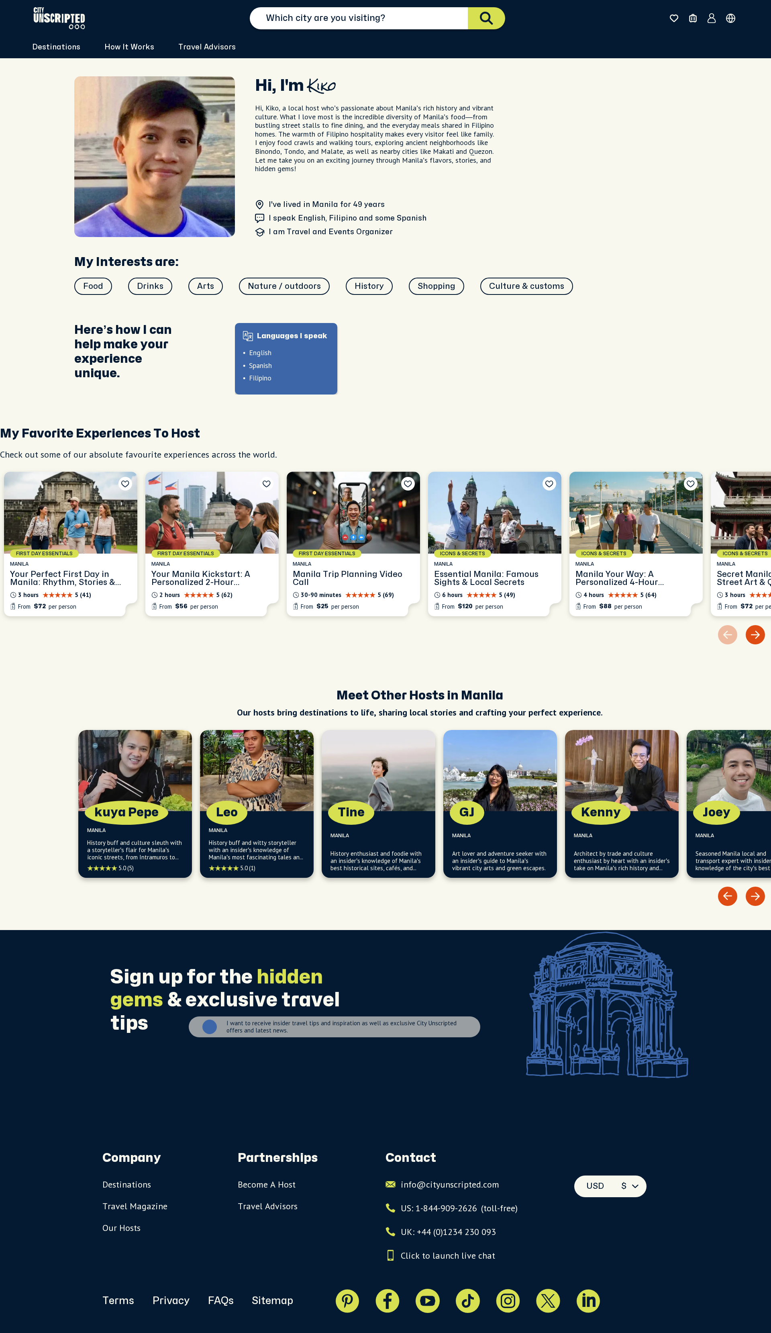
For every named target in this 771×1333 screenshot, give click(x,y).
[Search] (486, 18)
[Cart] (692, 18)
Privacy (171, 1301)
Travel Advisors (207, 47)
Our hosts (121, 1227)
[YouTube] (428, 1301)
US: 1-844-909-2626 (459, 1208)
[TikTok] (468, 1301)
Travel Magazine (134, 1206)
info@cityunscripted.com (450, 1184)
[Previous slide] (727, 896)
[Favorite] (125, 484)
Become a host (267, 1184)
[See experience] (70, 544)
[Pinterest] (347, 1301)
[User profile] (711, 18)
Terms (118, 1301)
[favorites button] (674, 18)
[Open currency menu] (730, 18)
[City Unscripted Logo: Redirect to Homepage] (59, 18)
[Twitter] (548, 1301)
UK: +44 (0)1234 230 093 (448, 1231)
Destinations (126, 1184)
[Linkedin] (588, 1301)
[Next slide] (755, 634)
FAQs (221, 1301)
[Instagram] (508, 1301)
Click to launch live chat (448, 1255)
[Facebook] (387, 1301)
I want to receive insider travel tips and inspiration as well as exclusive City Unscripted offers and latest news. (341, 1027)
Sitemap (272, 1301)
